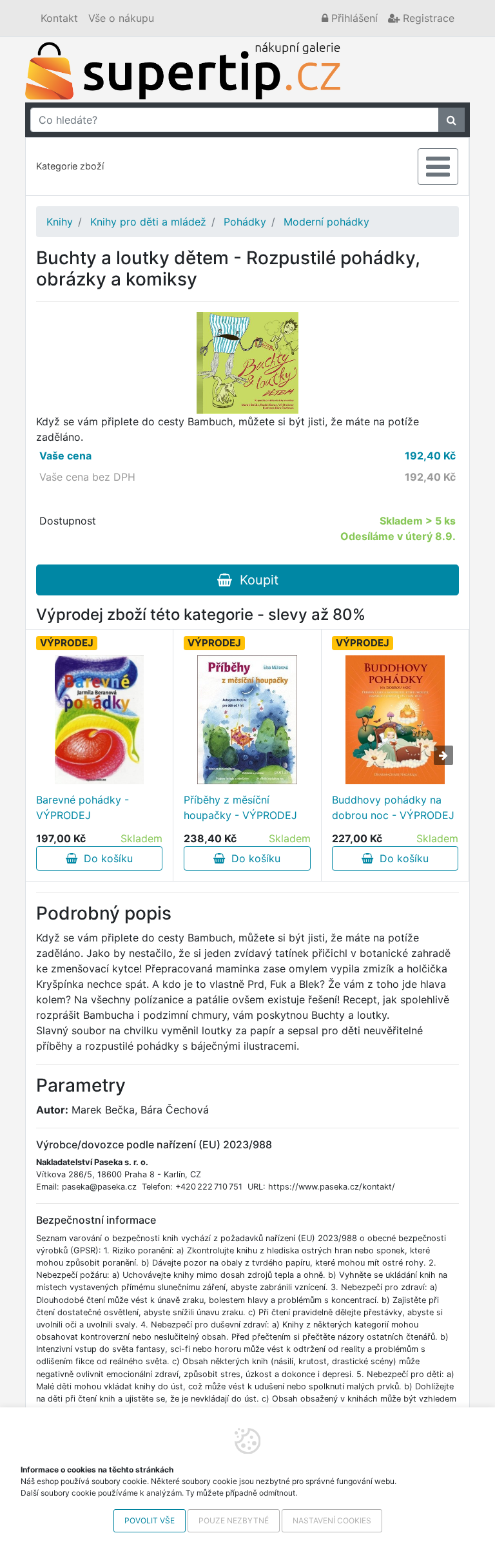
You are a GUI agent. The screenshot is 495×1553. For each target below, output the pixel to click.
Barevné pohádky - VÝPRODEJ (82, 807)
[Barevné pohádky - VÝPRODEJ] (99, 719)
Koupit (255, 580)
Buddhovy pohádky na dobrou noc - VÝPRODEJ (393, 807)
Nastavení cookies (332, 1520)
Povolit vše (149, 1520)
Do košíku (105, 858)
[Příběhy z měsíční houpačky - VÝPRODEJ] (247, 719)
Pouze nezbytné (234, 1520)
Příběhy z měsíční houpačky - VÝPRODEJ (240, 807)
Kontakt (59, 18)
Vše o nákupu (121, 18)
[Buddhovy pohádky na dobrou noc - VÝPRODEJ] (395, 719)
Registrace (427, 18)
